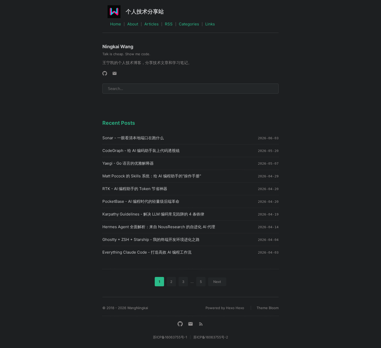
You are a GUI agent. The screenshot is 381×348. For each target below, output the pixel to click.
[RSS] (200, 323)
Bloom (274, 308)
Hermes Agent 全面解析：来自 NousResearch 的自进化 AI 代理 (158, 226)
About (132, 24)
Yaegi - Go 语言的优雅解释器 (128, 163)
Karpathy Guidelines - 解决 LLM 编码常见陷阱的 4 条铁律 (153, 214)
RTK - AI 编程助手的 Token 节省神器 (134, 188)
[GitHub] (104, 73)
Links (210, 24)
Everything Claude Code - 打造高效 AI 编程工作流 (147, 252)
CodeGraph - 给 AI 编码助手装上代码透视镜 (141, 150)
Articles (151, 24)
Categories (189, 24)
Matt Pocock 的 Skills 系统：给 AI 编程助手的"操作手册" (151, 175)
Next (217, 282)
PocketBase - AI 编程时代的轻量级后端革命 (140, 201)
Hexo (240, 308)
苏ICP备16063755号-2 (210, 337)
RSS (169, 24)
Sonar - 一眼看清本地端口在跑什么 (133, 137)
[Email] (114, 73)
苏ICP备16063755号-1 (170, 337)
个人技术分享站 (145, 11)
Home (115, 24)
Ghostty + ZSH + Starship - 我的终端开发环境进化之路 (151, 239)
